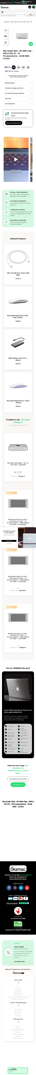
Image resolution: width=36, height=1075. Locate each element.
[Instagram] (15, 887)
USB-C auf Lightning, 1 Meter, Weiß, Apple (18, 274)
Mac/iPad (18, 989)
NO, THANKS (9, 543)
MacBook (18, 991)
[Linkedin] (21, 887)
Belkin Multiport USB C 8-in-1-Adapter (18, 359)
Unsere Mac (18, 980)
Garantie (18, 1014)
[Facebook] (9, 887)
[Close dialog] (35, 528)
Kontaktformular (19, 961)
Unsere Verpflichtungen (18, 1003)
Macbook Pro (18, 995)
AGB (18, 1026)
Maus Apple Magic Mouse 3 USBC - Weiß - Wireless (18, 316)
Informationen (18, 1019)
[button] (18, 778)
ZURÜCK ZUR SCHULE (18, 999)
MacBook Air (18, 993)
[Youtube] (27, 887)
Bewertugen (18, 1009)
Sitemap (18, 1036)
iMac (18, 987)
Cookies (18, 1032)
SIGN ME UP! (9, 540)
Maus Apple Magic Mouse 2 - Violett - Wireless (18, 402)
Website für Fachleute (27, 2)
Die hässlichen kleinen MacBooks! (19, 997)
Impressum (18, 1028)
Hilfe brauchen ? (18, 1038)
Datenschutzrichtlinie (18, 1030)
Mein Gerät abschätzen (13, 123)
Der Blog (18, 1016)
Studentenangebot (18, 1034)
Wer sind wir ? (18, 1011)
